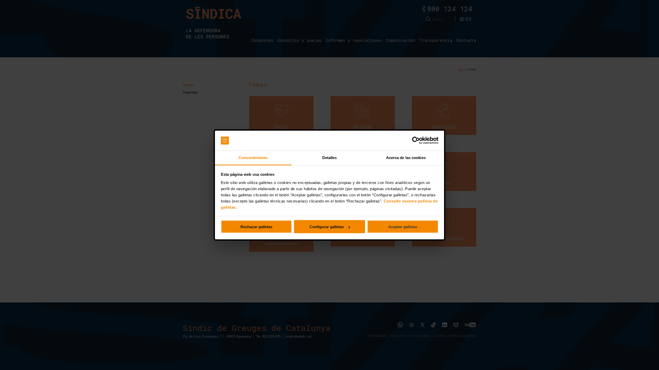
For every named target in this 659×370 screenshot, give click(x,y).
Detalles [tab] (329, 157)
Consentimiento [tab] (253, 157)
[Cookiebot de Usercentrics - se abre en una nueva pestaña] (415, 140)
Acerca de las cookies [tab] (406, 157)
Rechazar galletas (256, 227)
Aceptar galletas (402, 227)
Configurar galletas (326, 227)
